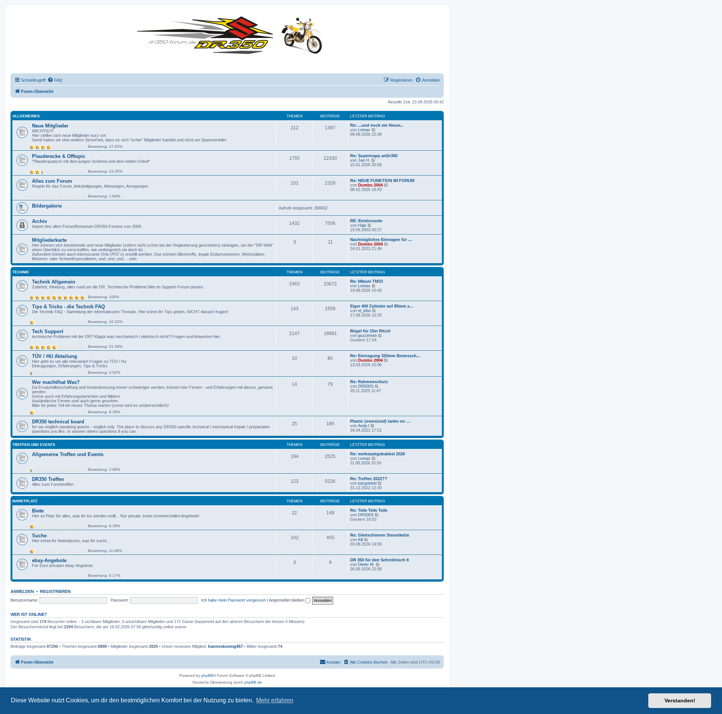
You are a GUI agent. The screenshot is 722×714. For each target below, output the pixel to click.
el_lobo (364, 310)
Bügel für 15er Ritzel (370, 331)
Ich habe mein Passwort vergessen (233, 600)
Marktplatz (24, 501)
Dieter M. (366, 564)
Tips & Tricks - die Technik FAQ (68, 306)
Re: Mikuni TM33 (366, 281)
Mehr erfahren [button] (274, 700)
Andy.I (363, 425)
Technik (20, 272)
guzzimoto (367, 335)
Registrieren (55, 591)
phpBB (207, 675)
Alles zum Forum (52, 181)
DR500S (365, 386)
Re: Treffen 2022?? (368, 478)
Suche (39, 535)
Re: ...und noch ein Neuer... (376, 125)
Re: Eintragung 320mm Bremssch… (385, 355)
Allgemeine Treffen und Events (67, 454)
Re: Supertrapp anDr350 (373, 155)
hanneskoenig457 (225, 646)
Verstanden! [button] (679, 700)
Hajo (362, 225)
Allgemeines (26, 116)
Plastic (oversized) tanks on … (380, 421)
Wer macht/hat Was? (56, 382)
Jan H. (364, 160)
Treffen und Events (33, 445)
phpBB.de (253, 682)
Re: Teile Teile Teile (368, 510)
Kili (360, 539)
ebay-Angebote (49, 560)
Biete (38, 511)
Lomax (364, 129)
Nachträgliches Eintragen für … (381, 239)
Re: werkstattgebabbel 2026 (377, 454)
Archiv (39, 221)
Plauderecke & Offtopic (58, 156)
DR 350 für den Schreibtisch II (379, 560)
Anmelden (22, 591)
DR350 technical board (58, 421)
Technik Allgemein (53, 282)
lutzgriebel (367, 483)
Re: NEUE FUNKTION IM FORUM (382, 180)
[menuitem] (54, 80)
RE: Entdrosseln (366, 220)
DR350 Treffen (48, 479)
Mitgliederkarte (49, 240)
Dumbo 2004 (370, 185)
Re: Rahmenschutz (369, 381)
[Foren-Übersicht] (231, 33)
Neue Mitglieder (50, 126)
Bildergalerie (47, 206)
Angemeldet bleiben (287, 600)
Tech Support (47, 331)
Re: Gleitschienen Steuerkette (379, 535)
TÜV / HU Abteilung (54, 356)
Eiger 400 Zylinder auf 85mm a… (382, 306)
